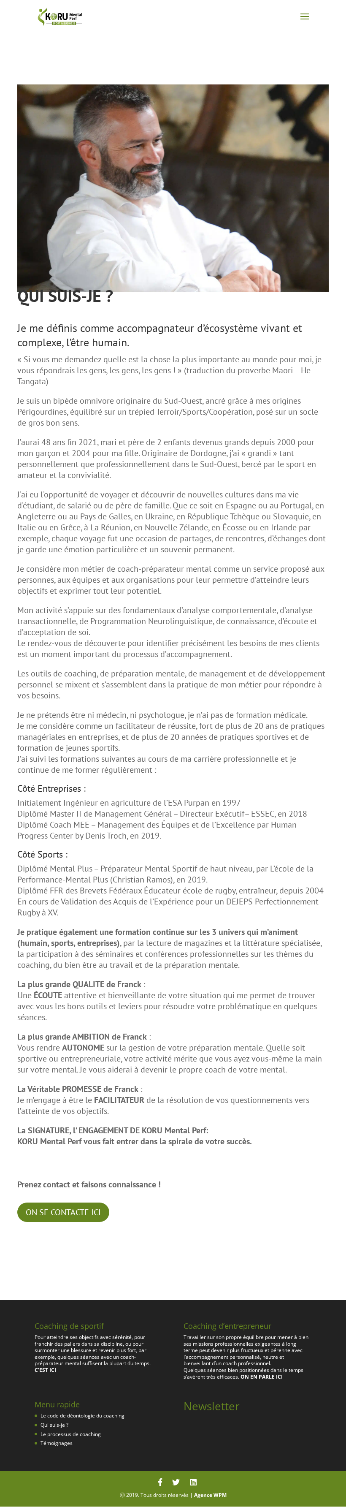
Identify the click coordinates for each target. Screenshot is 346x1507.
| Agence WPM (208, 1495)
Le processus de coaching (71, 1434)
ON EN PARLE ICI (262, 1376)
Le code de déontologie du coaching (82, 1415)
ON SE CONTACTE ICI (63, 1212)
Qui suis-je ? (54, 1424)
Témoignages (57, 1443)
